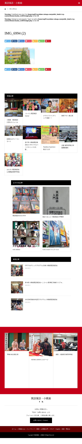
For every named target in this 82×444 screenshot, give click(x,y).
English (58, 429)
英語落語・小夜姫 (13, 3)
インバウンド (30, 429)
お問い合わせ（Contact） (41, 420)
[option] (17, 360)
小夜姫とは (21, 429)
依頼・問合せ (66, 429)
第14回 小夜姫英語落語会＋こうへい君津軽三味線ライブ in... (44, 282)
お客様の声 (44, 429)
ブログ (52, 429)
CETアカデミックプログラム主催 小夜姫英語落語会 (41, 265)
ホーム (14, 429)
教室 (38, 429)
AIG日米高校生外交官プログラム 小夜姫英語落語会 (41, 299)
